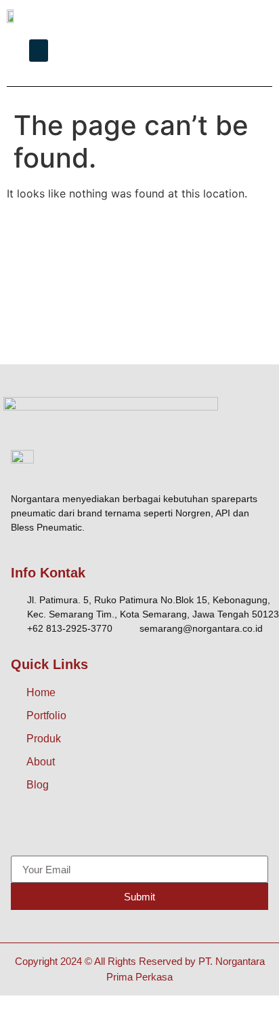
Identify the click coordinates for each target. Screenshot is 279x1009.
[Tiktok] (85, 828)
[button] (38, 50)
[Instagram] (54, 828)
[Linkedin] (146, 828)
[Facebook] (24, 828)
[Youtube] (115, 828)
